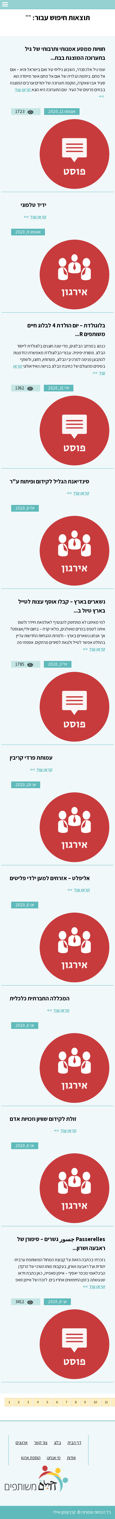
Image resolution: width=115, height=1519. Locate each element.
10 (95, 1402)
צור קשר (40, 1442)
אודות (71, 1458)
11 (106, 1402)
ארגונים (22, 1442)
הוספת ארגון (30, 1458)
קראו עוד (38, 217)
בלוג (57, 1442)
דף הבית (74, 1442)
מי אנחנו (54, 1458)
